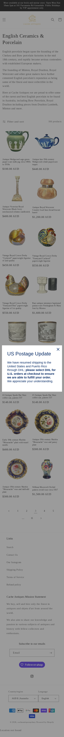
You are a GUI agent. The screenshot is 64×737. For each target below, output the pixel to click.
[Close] (58, 349)
